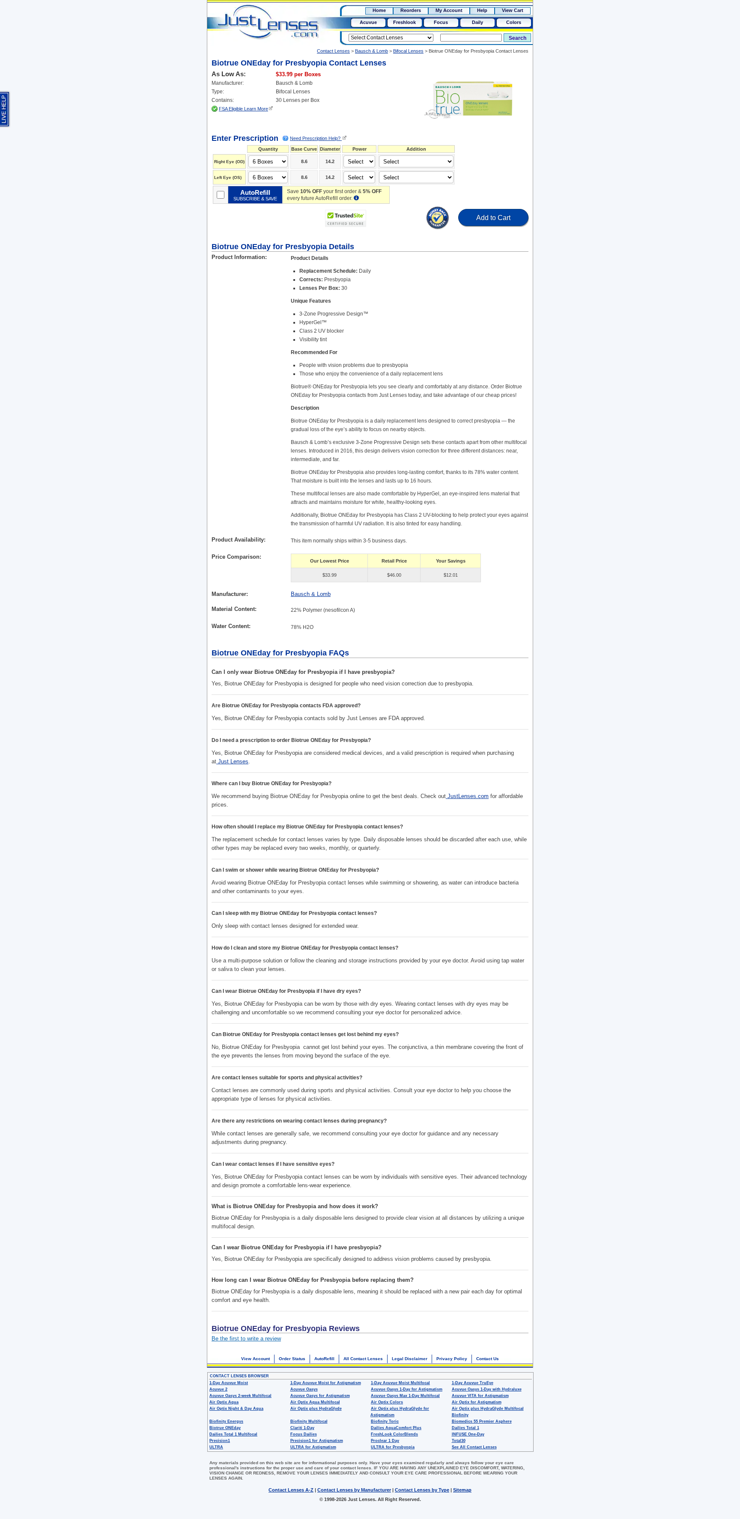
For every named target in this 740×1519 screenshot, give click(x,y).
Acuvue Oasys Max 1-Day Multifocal (405, 1396)
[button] (396, 219)
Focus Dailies (303, 1434)
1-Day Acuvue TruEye (472, 1383)
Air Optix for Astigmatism (476, 1402)
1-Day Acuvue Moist (228, 1383)
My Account (449, 10)
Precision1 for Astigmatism (316, 1441)
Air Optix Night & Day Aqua (236, 1408)
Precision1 (219, 1441)
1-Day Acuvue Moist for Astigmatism (325, 1383)
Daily (477, 22)
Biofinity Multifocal (309, 1421)
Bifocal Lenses (408, 51)
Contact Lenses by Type (422, 1489)
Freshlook (404, 22)
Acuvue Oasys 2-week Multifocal (240, 1396)
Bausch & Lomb (371, 51)
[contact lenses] (259, 28)
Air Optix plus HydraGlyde (316, 1408)
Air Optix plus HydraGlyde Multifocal (488, 1408)
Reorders (410, 10)
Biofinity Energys (226, 1421)
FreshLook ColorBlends (394, 1434)
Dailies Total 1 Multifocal (233, 1434)
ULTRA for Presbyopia (393, 1447)
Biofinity (460, 1415)
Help (482, 10)
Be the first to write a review (246, 1338)
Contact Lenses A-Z (291, 1489)
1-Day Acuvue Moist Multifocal (400, 1383)
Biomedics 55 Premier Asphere (482, 1421)
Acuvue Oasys (304, 1389)
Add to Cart (493, 217)
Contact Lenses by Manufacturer (354, 1489)
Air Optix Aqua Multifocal (315, 1402)
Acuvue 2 (218, 1389)
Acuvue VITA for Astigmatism (480, 1396)
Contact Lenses (333, 51)
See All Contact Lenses (474, 1447)
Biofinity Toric (385, 1421)
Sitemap (462, 1489)
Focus (441, 22)
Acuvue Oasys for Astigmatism (320, 1396)
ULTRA (216, 1447)
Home (379, 10)
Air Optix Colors (387, 1402)
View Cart (512, 10)
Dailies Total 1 (465, 1428)
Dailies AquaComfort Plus (396, 1428)
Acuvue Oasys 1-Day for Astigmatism (406, 1389)
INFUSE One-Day (468, 1434)
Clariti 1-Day (302, 1428)
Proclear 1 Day (385, 1441)
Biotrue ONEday (225, 1428)
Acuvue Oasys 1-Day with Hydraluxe (487, 1389)
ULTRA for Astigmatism (313, 1447)
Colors (513, 22)
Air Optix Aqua (224, 1402)
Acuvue (368, 22)
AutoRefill (324, 1358)
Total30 (458, 1441)
